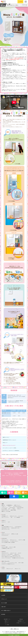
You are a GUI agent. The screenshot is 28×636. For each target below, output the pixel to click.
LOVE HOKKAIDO (12, 507)
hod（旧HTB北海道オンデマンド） (7, 526)
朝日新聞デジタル (7, 619)
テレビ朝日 (7, 624)
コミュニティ (4, 562)
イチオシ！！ (4, 506)
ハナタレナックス (4, 507)
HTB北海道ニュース (5, 516)
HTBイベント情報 (4, 547)
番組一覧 (3, 505)
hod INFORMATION (18, 526)
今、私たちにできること (14, 541)
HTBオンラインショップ (6, 533)
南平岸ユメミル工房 (14, 533)
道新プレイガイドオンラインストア (9, 445)
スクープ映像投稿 (17, 517)
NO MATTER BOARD (20, 507)
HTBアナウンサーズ (5, 539)
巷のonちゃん (17, 554)
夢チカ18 (19, 508)
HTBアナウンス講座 (22, 539)
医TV (9, 508)
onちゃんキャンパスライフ (6, 555)
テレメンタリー (21, 516)
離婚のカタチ (7, 620)
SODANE (3, 568)
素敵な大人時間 (13, 510)
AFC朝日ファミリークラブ (21, 622)
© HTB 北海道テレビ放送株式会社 (14, 635)
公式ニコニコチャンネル (6, 529)
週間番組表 (23, 4)
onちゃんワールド (13, 553)
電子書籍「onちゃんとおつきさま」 (18, 557)
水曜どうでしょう (17, 505)
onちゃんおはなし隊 (5, 541)
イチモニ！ (9, 506)
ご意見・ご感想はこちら (14, 628)
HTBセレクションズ (9, 568)
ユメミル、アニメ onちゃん (6, 557)
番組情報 (21, 1)
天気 (11, 517)
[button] (25, 1)
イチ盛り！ (14, 508)
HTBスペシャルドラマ (5, 510)
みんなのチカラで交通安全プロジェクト (8, 563)
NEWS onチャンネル (13, 516)
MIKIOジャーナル (17, 568)
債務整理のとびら (21, 620)
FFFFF (9, 521)
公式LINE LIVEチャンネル (15, 527)
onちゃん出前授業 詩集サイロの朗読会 (8, 542)
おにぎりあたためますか (17, 506)
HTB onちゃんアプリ (5, 553)
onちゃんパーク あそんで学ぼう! (7, 554)
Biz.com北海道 (4, 508)
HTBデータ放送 (20, 562)
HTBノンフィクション (5, 517)
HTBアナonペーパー (13, 539)
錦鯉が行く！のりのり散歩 (6, 511)
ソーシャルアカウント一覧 (12, 562)
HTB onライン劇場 (12, 547)
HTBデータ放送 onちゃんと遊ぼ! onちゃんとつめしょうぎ (11, 556)
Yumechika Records (5, 535)
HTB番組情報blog (9, 505)
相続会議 (21, 619)
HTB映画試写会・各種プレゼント (7, 548)
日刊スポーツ (7, 622)
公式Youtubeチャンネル (5, 527)
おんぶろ (19, 553)
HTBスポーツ (4, 521)
